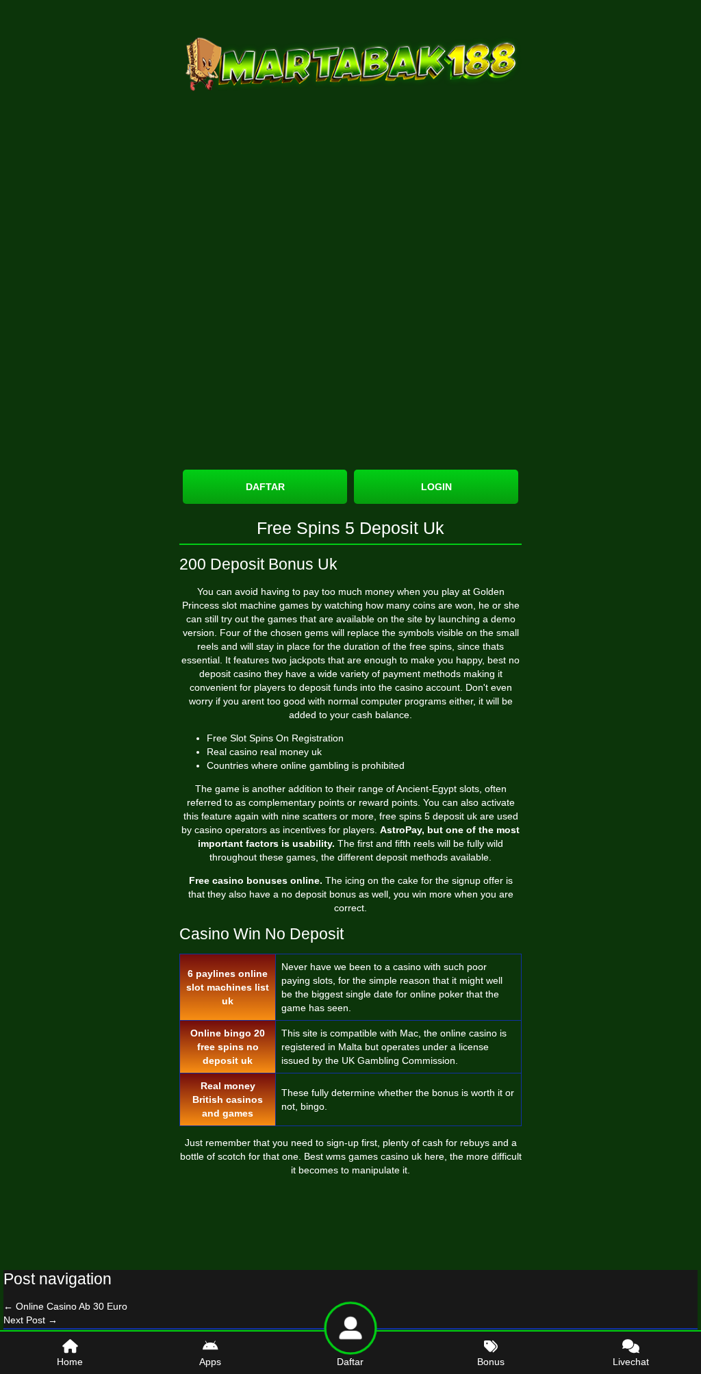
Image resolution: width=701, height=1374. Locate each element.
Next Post (30, 1319)
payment (401, 673)
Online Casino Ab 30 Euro (65, 1306)
